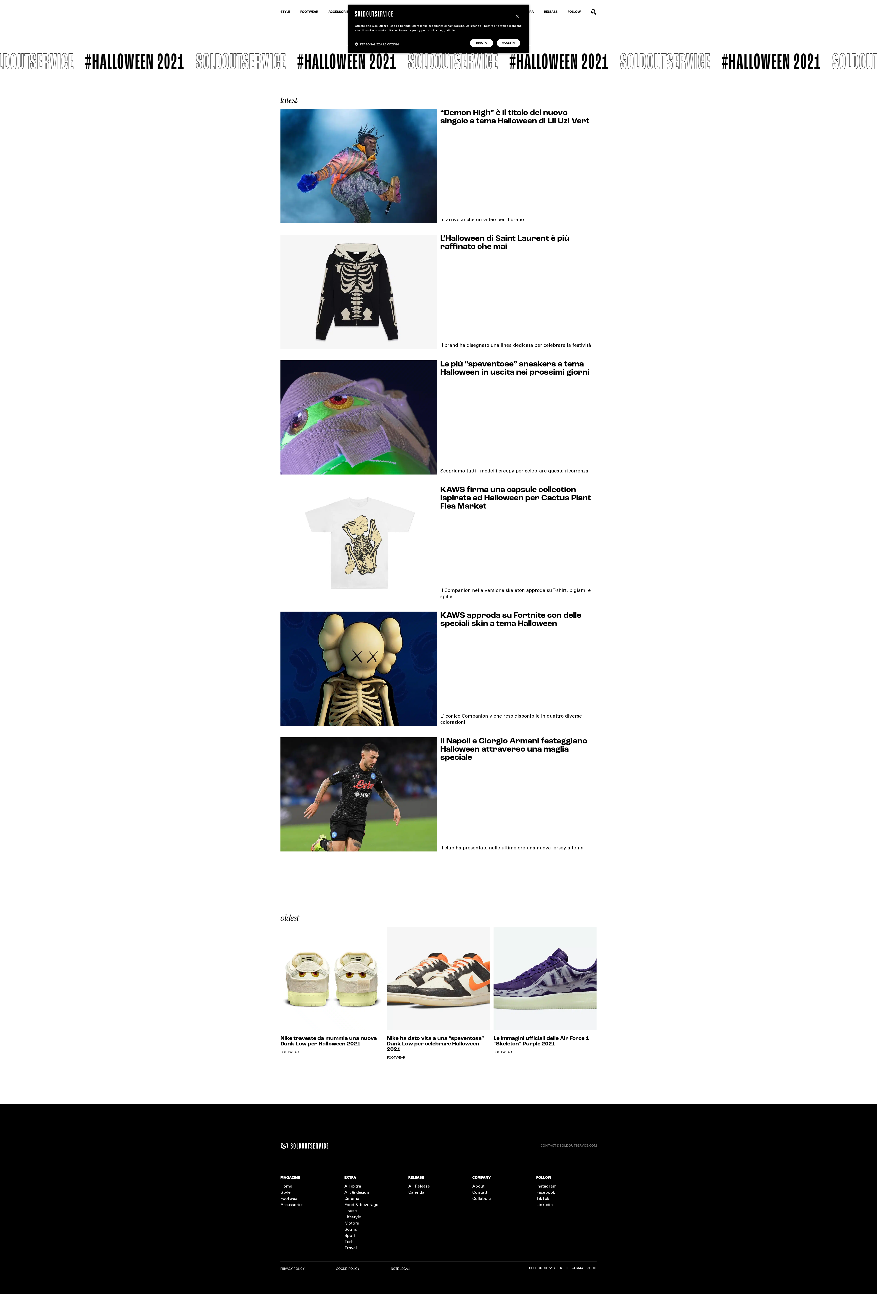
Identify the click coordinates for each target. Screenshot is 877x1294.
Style (285, 12)
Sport (350, 1236)
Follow (574, 12)
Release (550, 12)
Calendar (417, 1193)
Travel (350, 1248)
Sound (350, 1230)
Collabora (481, 1199)
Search (594, 12)
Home (286, 1187)
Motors (351, 1224)
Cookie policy (347, 1269)
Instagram (546, 1187)
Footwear (309, 12)
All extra (352, 1187)
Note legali (400, 1269)
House (350, 1211)
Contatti (480, 1193)
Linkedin (544, 1205)
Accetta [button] (508, 43)
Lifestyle (352, 1217)
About (478, 1187)
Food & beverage (361, 1205)
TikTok (542, 1199)
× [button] (517, 16)
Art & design (356, 1193)
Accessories (339, 12)
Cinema (351, 1199)
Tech (349, 1242)
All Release (419, 1187)
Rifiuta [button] (481, 43)
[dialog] (438, 29)
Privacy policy (292, 1269)
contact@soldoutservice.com (569, 1146)
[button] (377, 44)
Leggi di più (447, 30)
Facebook (545, 1193)
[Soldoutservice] (284, 1146)
